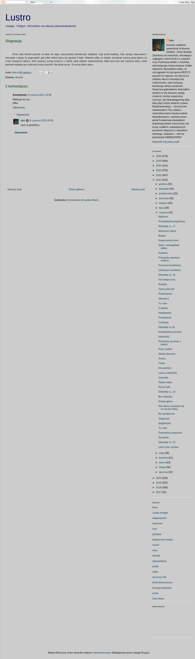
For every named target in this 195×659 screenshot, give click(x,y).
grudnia (163, 184)
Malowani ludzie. (167, 231)
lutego (162, 467)
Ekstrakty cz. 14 (166, 391)
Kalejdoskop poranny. (170, 332)
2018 (159, 487)
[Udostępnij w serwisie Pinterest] (52, 72)
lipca (162, 208)
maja (162, 453)
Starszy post (138, 189)
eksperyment (159, 518)
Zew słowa (158, 598)
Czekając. (163, 322)
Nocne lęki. (164, 387)
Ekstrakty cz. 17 (166, 226)
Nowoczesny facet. (168, 240)
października (166, 193)
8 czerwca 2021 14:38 (39, 95)
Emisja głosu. (165, 401)
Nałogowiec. (165, 313)
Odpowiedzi (22, 114)
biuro (155, 507)
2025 (159, 161)
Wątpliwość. (165, 423)
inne (154, 528)
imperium (157, 523)
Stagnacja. (164, 418)
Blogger (145, 652)
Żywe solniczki (166, 289)
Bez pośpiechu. (166, 413)
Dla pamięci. (165, 368)
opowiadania (159, 561)
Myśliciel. (163, 216)
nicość (155, 545)
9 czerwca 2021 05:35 (41, 120)
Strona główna (76, 189)
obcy (155, 550)
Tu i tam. (163, 303)
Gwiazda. (163, 377)
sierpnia (163, 203)
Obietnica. (163, 298)
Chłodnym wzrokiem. (169, 270)
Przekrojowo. (165, 293)
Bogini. (162, 235)
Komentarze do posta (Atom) (82, 200)
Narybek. (163, 253)
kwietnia (163, 457)
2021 (159, 180)
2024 (159, 165)
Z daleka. (163, 308)
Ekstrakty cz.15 (166, 327)
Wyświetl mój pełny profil (165, 142)
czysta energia (160, 512)
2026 (159, 156)
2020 (159, 478)
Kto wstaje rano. (167, 279)
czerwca (163, 212)
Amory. (162, 358)
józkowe (156, 534)
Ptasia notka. (165, 382)
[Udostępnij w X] (46, 72)
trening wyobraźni (162, 588)
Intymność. (164, 336)
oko (23, 120)
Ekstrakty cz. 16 (166, 275)
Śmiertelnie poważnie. (170, 432)
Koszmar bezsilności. (169, 265)
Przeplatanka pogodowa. (171, 221)
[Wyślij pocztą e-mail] (40, 72)
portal (155, 566)
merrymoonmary (101, 652)
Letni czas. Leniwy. (168, 447)
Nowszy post (14, 189)
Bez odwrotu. (165, 396)
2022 (159, 175)
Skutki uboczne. (167, 354)
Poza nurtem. (165, 349)
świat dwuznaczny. (162, 582)
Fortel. (161, 363)
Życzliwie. (163, 437)
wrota (155, 593)
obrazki (19, 77)
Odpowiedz (19, 107)
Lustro (18, 17)
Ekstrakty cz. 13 (166, 442)
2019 (159, 482)
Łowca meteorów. (167, 373)
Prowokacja (164, 317)
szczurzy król (159, 577)
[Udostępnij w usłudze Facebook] (49, 72)
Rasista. (162, 284)
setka (155, 571)
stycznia (163, 472)
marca (162, 462)
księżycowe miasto (162, 539)
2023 (159, 170)
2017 (159, 492)
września (164, 198)
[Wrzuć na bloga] (43, 72)
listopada (164, 188)
